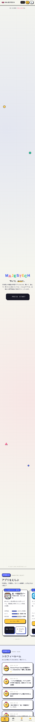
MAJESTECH (10, 2)
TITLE (4, 719)
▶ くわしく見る (15, 621)
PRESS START (17, 297)
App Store (9, 629)
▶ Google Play (20, 630)
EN (27, 2)
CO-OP (30, 719)
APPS (13, 719)
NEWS (22, 719)
